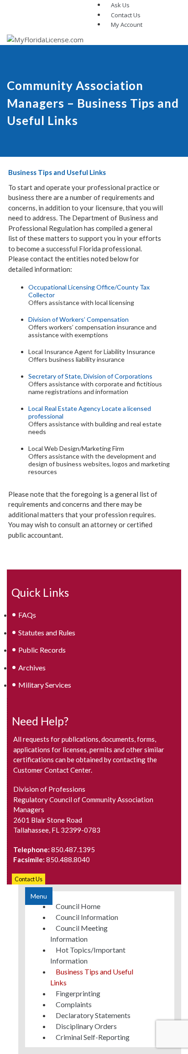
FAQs (27, 614)
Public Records (42, 649)
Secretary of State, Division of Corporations (90, 376)
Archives (32, 667)
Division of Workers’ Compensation (78, 319)
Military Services (44, 684)
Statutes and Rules (46, 632)
